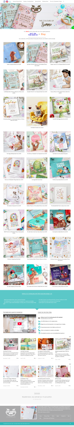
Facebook (4, 1)
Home (10, 1)
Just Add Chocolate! (25, 351)
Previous (5, 398)
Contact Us (63, 419)
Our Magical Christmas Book (44, 351)
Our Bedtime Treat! (24, 378)
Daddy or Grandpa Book (28, 1)
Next (69, 398)
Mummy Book (38, 1)
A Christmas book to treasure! (44, 378)
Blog (40, 421)
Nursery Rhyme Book (17, 1)
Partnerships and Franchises (48, 421)
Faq (68, 419)
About (58, 419)
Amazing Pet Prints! (7, 351)
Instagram (7, 1)
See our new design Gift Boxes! (9, 378)
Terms (53, 419)
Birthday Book (45, 1)
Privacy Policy (47, 419)
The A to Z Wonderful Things (56, 1)
